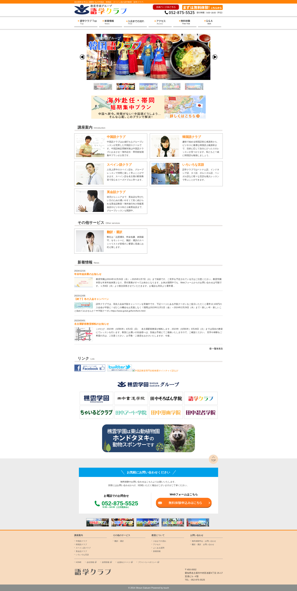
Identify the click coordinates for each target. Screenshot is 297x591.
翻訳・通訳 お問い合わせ (203, 544)
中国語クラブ (116, 136)
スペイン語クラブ (119, 164)
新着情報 (157, 551)
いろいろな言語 (193, 164)
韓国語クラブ (191, 136)
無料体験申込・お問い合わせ (204, 541)
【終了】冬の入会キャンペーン (91, 299)
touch (166, 588)
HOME (78, 562)
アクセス (157, 544)
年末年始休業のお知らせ (87, 274)
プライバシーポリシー (147, 562)
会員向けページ (123, 562)
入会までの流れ (159, 541)
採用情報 (105, 562)
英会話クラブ (116, 192)
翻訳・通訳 (114, 232)
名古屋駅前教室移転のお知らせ (91, 324)
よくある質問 (158, 548)
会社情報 (90, 562)
